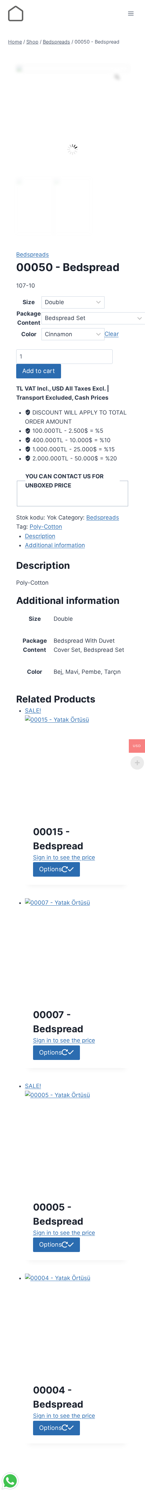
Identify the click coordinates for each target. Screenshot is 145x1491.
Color (28, 334)
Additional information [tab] (55, 545)
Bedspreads (32, 254)
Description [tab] (40, 536)
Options (50, 869)
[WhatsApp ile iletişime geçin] (72, 1481)
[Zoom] (117, 77)
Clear (112, 334)
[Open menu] (130, 13)
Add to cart (38, 370)
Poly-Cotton (46, 526)
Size (29, 302)
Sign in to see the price (64, 857)
